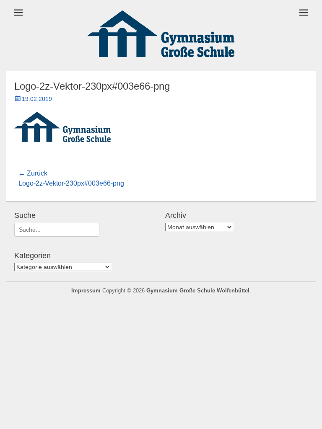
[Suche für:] (56, 229)
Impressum (86, 290)
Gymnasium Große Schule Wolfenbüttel (197, 290)
